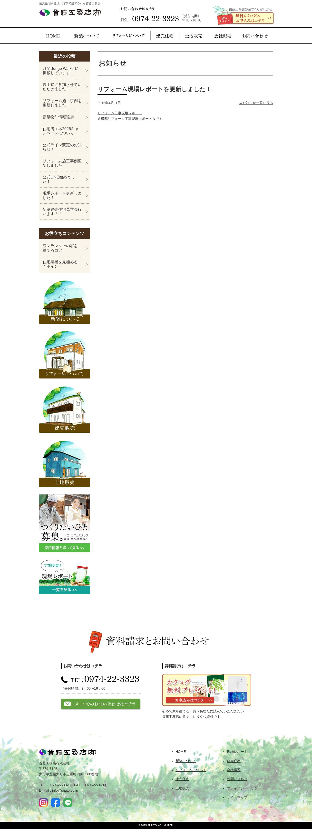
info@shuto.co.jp (65, 790)
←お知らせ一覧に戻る (256, 103)
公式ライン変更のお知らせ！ (62, 147)
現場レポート (237, 752)
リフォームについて (128, 35)
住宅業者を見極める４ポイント (60, 264)
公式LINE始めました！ (59, 179)
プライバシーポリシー (244, 788)
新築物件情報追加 (58, 117)
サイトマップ (237, 797)
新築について (86, 35)
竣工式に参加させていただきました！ (62, 87)
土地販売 (193, 35)
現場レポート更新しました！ (62, 195)
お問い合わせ (255, 35)
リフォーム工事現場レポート (120, 113)
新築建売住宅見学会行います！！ (62, 211)
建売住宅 (164, 35)
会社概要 (222, 35)
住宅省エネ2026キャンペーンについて (61, 131)
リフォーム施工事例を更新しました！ (62, 103)
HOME (53, 35)
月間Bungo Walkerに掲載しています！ (61, 70)
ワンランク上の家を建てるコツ (60, 248)
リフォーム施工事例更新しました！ (62, 163)
